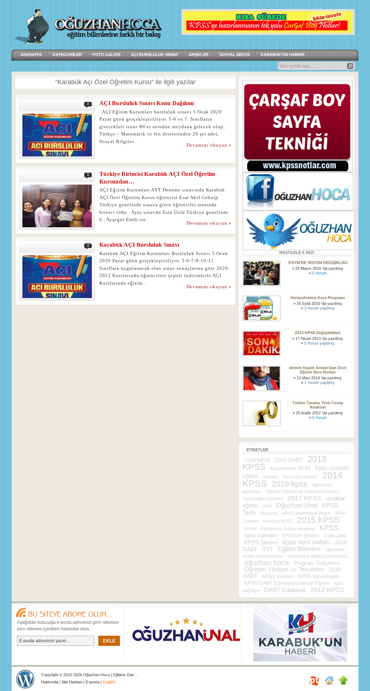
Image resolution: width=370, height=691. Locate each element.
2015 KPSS (318, 519)
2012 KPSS (327, 589)
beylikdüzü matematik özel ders (25, 679)
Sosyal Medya (234, 54)
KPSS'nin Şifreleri (300, 535)
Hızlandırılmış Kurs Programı (318, 297)
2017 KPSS (304, 498)
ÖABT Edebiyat (285, 590)
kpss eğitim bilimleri (263, 498)
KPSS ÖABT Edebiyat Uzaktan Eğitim (287, 583)
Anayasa (269, 513)
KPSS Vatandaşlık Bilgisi (306, 513)
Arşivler (198, 54)
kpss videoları (260, 535)
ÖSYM (250, 529)
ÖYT (267, 549)
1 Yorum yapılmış (319, 382)
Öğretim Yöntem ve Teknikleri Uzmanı (302, 491)
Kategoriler (67, 54)
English (109, 682)
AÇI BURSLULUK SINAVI (154, 54)
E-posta (92, 682)
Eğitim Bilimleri (299, 549)
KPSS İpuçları (277, 576)
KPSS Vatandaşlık (318, 576)
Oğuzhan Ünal (297, 505)
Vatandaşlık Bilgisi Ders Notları (317, 556)
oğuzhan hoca (266, 562)
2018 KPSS (257, 460)
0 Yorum (319, 273)
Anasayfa (31, 54)
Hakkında (49, 682)
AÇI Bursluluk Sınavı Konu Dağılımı (146, 103)
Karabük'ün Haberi (282, 54)
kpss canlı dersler (300, 476)
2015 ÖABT (289, 460)
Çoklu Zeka (335, 535)
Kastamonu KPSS (290, 468)
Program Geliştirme (317, 563)
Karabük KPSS (277, 521)
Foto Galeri (106, 54)
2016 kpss (289, 483)
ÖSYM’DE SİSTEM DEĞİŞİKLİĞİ (317, 262)
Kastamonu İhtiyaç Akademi (288, 528)
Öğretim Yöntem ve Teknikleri (284, 569)
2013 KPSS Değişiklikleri (317, 333)
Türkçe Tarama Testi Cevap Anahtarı (317, 405)
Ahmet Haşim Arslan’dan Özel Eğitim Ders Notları (317, 370)
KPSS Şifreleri (261, 542)
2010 (267, 506)
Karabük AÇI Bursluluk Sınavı (139, 245)
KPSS (328, 528)
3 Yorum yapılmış (319, 308)
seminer (271, 476)
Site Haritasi (72, 682)
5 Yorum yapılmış (319, 343)
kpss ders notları (306, 542)
